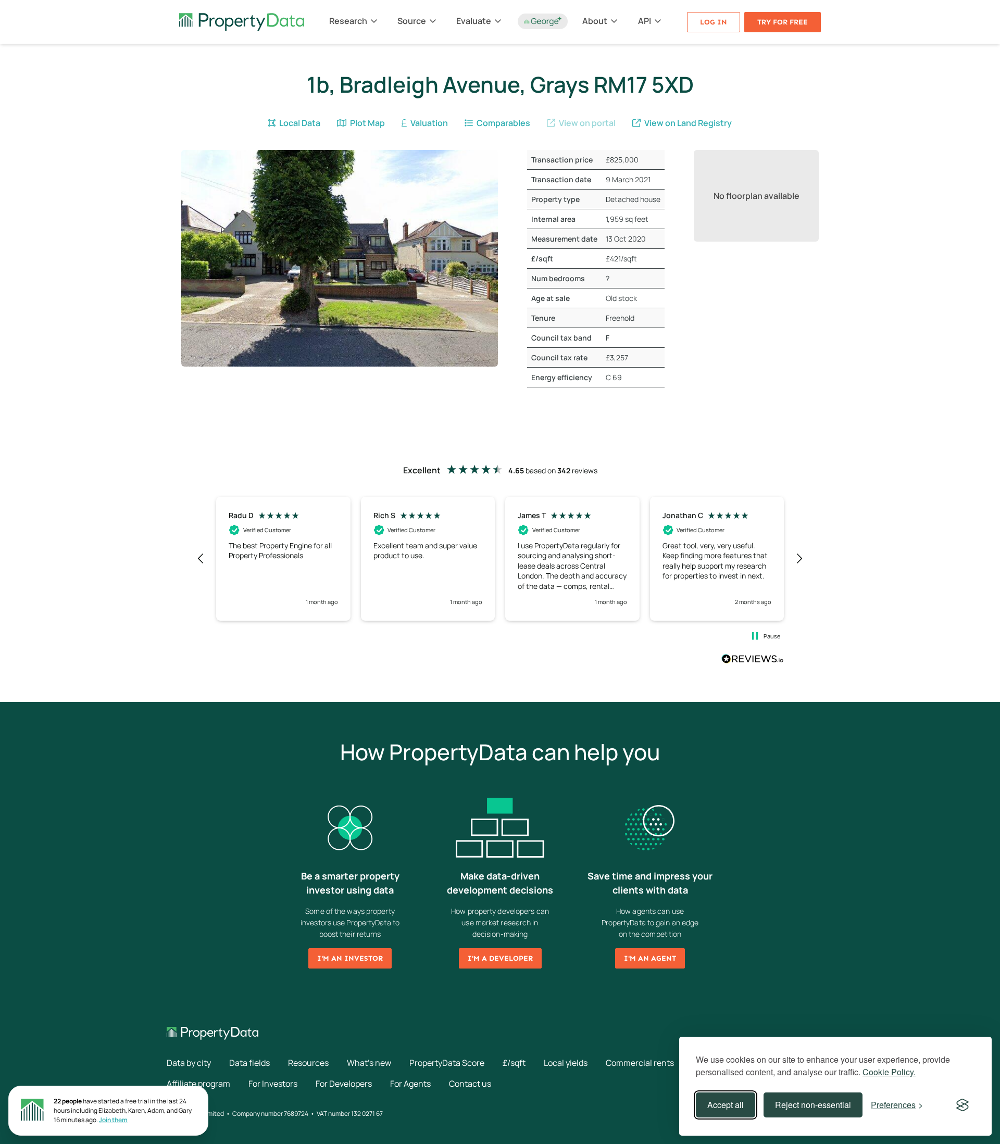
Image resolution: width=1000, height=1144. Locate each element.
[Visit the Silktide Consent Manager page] (962, 1104)
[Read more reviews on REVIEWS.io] (752, 660)
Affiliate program (198, 1083)
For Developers (344, 1083)
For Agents (410, 1083)
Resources (308, 1062)
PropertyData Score (446, 1062)
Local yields (566, 1062)
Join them (113, 1119)
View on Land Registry (687, 123)
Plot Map (366, 123)
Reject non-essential (813, 1105)
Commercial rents (640, 1062)
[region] (500, 558)
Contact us (470, 1083)
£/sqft (514, 1062)
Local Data (299, 123)
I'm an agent (650, 958)
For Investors (272, 1083)
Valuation (428, 123)
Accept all (725, 1105)
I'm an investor (350, 958)
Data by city (189, 1062)
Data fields (249, 1062)
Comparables (502, 123)
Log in (713, 22)
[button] (201, 558)
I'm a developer (500, 958)
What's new (369, 1062)
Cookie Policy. (889, 1072)
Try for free (782, 22)
